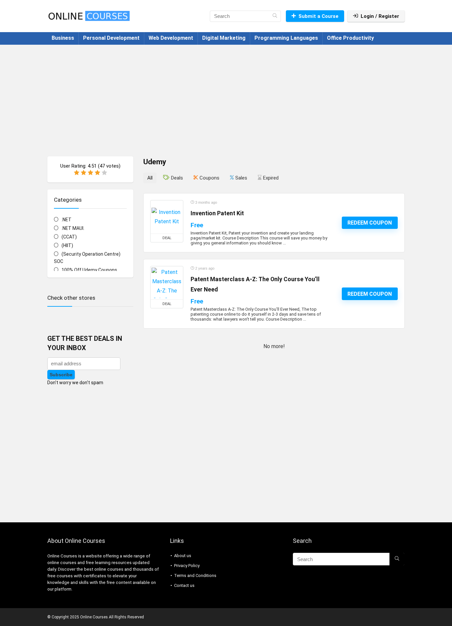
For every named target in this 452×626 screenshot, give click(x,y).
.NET (66, 219)
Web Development (171, 38)
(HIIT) (67, 245)
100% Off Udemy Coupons (89, 270)
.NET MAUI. (73, 228)
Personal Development (111, 38)
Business (63, 38)
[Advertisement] (226, 97)
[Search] (275, 16)
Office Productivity (350, 38)
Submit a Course (318, 16)
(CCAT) (69, 236)
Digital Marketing (224, 38)
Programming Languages (286, 38)
